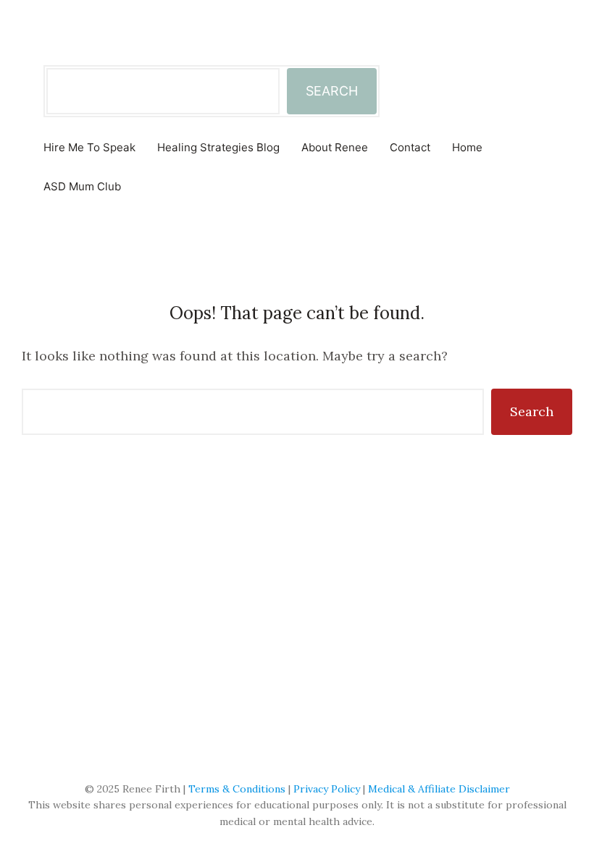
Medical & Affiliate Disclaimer (439, 788)
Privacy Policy (326, 788)
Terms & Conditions (236, 788)
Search (531, 411)
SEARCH (332, 90)
